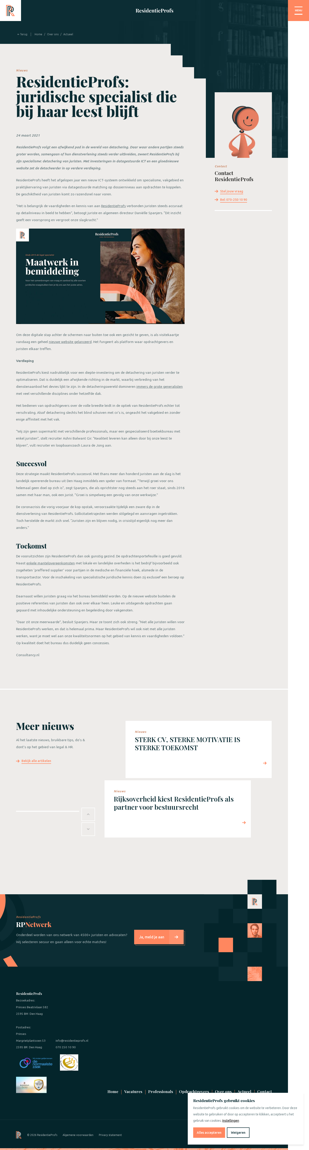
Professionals (160, 1091)
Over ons (53, 34)
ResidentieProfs (113, 206)
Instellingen (230, 1120)
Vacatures (133, 1091)
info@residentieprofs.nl (72, 1040)
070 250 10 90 (66, 1047)
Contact (264, 1091)
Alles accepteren (209, 1132)
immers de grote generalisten (159, 386)
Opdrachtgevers (194, 1091)
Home (38, 34)
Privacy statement (110, 1134)
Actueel (68, 34)
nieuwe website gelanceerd (70, 342)
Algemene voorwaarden (78, 1134)
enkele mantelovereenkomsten (50, 563)
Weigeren (238, 1132)
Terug (23, 34)
